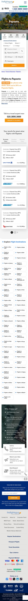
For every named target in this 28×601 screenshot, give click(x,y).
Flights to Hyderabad (18, 326)
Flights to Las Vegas (6, 285)
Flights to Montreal (5, 378)
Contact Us (5, 517)
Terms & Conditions (19, 524)
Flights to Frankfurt (5, 387)
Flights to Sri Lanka (6, 397)
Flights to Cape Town (6, 342)
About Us (12, 517)
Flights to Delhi (19, 252)
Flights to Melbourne (5, 290)
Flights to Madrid (20, 392)
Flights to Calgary (20, 372)
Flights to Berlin (20, 387)
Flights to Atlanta (20, 382)
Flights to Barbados (5, 372)
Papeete (18, 71)
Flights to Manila (20, 305)
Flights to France (20, 357)
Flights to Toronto (20, 258)
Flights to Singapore (18, 263)
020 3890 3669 (14, 116)
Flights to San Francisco (6, 274)
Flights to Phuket (20, 300)
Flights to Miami (7, 279)
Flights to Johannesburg (19, 336)
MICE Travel (7, 521)
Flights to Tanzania (5, 352)
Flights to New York (6, 248)
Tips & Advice (14, 553)
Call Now (5, 83)
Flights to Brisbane (5, 295)
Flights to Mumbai (5, 258)
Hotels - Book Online (18, 521)
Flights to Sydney (7, 263)
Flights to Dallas (7, 382)
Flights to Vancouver (18, 285)
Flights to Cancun (20, 367)
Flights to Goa (6, 336)
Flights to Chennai (18, 331)
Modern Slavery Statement (14, 531)
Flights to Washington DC (19, 279)
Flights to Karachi (7, 321)
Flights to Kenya (20, 341)
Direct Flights (8, 43)
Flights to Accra (20, 347)
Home (3, 71)
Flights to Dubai (20, 247)
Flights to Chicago (18, 274)
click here (14, 597)
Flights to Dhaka (20, 321)
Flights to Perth (19, 290)
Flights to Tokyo (7, 310)
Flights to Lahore (20, 315)
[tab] (5, 36)
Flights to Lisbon (7, 367)
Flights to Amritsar (5, 326)
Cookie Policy (20, 527)
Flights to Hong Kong (19, 311)
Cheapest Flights (14, 542)
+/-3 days (17, 46)
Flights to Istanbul (18, 362)
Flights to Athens (7, 392)
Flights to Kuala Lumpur (7, 305)
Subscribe (14, 498)
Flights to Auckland (18, 295)
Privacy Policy (18, 505)
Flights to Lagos (7, 347)
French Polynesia (10, 71)
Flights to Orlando (18, 269)
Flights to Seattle (20, 377)
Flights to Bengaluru (5, 331)
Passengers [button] (10, 61)
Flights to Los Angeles (6, 269)
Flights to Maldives (5, 357)
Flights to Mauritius (18, 352)
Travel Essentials (14, 547)
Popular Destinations (14, 536)
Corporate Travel (21, 517)
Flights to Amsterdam (6, 362)
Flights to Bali (6, 300)
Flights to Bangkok (5, 253)
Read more (5, 103)
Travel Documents (9, 527)
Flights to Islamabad (5, 316)
